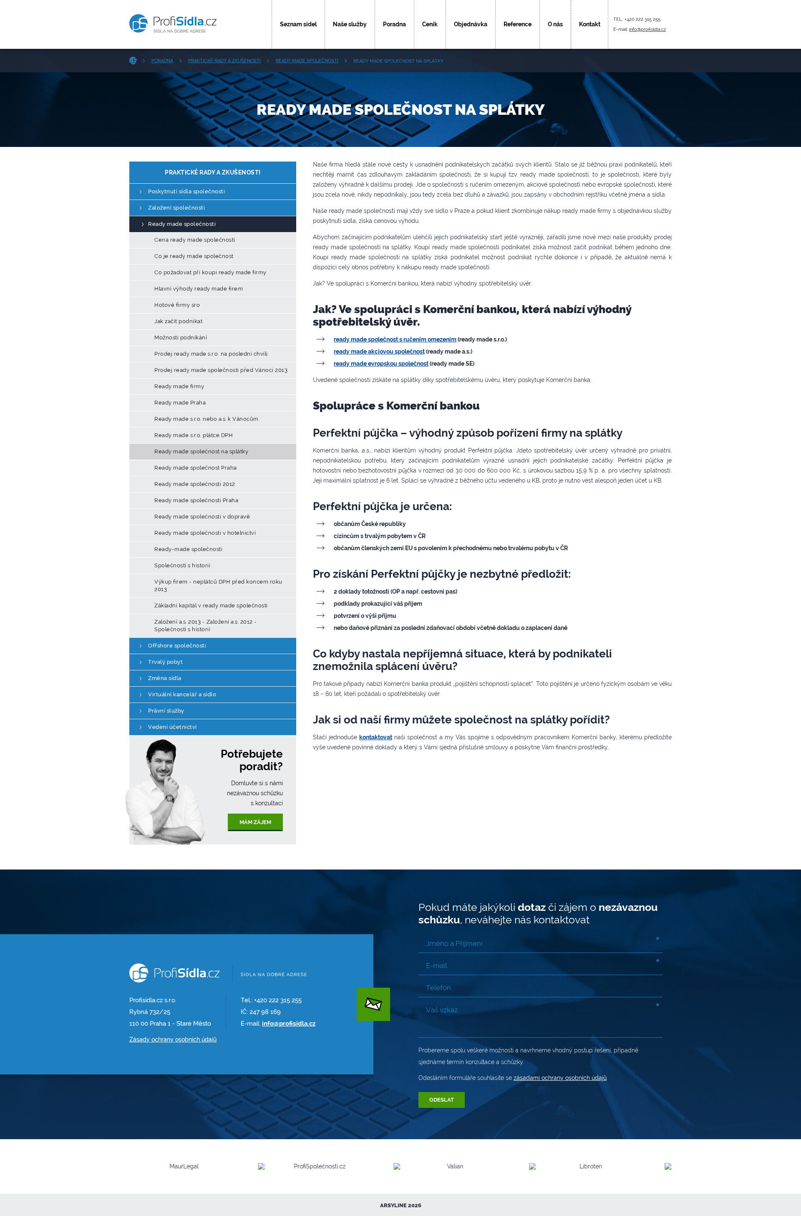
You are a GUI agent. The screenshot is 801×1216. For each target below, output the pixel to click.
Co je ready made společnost (194, 256)
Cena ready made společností (194, 240)
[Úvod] (136, 60)
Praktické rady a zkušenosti (224, 60)
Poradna (394, 24)
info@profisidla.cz (647, 29)
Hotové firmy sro (177, 305)
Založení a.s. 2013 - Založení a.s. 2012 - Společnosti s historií (205, 625)
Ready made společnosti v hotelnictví (205, 533)
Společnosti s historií (182, 565)
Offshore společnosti (177, 645)
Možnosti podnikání (180, 337)
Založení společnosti (176, 208)
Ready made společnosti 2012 (194, 484)
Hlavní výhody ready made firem (198, 289)
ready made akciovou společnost (379, 351)
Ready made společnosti (307, 60)
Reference (517, 24)
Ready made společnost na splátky (201, 451)
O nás (555, 24)
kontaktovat (375, 737)
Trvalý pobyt (165, 662)
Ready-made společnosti (188, 549)
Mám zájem (255, 822)
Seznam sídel (298, 24)
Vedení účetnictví (172, 727)
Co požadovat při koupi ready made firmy (210, 272)
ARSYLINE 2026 (400, 1205)
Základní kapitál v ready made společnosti (211, 605)
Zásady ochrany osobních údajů (173, 1039)
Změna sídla (164, 678)
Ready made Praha (180, 402)
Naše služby (350, 24)
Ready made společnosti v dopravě (202, 516)
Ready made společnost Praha (195, 468)
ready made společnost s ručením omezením (395, 339)
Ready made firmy (179, 386)
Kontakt (589, 24)
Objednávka (470, 24)
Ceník (430, 24)
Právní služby (166, 711)
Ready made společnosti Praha (196, 500)
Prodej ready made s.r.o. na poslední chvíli (211, 354)
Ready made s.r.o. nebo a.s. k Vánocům (206, 419)
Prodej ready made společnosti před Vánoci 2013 (220, 370)
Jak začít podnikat (178, 321)
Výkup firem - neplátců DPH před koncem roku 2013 (218, 585)
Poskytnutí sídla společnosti (186, 191)
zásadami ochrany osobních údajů (560, 1077)
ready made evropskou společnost (381, 363)
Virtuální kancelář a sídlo (182, 694)
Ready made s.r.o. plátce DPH (193, 435)
